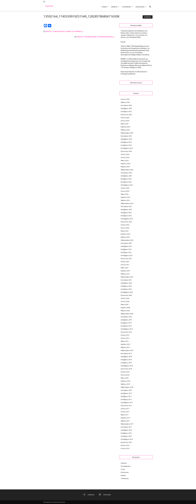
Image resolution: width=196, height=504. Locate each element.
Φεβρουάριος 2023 (127, 203)
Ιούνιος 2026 (125, 99)
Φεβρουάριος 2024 (127, 170)
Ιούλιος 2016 (125, 445)
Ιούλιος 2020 (125, 298)
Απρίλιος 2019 (125, 344)
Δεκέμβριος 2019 (126, 320)
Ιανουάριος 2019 (126, 353)
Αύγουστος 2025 (126, 114)
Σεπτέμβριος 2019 (127, 329)
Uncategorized (125, 466)
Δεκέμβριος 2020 (126, 283)
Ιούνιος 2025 (125, 121)
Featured (124, 463)
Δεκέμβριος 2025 (126, 108)
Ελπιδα (123, 42)
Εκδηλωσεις (140, 7)
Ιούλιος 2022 (125, 225)
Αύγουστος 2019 (126, 332)
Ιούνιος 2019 (125, 338)
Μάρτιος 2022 (125, 237)
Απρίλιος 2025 (125, 127)
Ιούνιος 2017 (125, 412)
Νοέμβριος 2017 (126, 396)
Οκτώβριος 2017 (126, 399)
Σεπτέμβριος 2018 (127, 366)
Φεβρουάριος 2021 (127, 277)
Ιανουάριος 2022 (126, 243)
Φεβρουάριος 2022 (127, 240)
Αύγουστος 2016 (126, 442)
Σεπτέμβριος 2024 (127, 148)
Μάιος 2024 (124, 160)
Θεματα (114, 7)
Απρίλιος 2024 (125, 163)
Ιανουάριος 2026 (126, 105)
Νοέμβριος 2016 (126, 433)
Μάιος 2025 (124, 124)
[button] (150, 7)
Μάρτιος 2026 (125, 102)
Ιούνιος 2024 (125, 157)
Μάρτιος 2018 (125, 384)
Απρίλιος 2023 (125, 197)
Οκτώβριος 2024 (126, 145)
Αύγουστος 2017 (126, 405)
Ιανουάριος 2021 (126, 280)
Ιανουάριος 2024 (126, 173)
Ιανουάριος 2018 (126, 390)
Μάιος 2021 (124, 268)
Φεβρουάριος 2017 (127, 424)
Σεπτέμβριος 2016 (127, 439)
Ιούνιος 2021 (125, 265)
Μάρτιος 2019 (125, 347)
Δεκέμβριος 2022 (126, 209)
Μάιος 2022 (124, 231)
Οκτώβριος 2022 (126, 216)
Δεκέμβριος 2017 (126, 393)
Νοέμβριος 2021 (126, 249)
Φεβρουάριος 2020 (127, 314)
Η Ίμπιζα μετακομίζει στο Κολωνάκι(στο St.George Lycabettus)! (134, 73)
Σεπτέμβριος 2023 (127, 185)
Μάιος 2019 (124, 341)
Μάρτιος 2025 (125, 130)
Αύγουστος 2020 (126, 295)
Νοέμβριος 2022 (126, 213)
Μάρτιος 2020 (125, 311)
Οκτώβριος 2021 (126, 252)
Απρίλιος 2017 (125, 418)
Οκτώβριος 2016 (126, 436)
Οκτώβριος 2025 (126, 111)
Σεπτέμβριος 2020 (127, 292)
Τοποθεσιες (126, 7)
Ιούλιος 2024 (125, 154)
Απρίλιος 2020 (125, 307)
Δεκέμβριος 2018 (126, 356)
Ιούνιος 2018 (125, 375)
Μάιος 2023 (124, 194)
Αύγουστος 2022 (126, 222)
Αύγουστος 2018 (126, 369)
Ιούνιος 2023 (125, 191)
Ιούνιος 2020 (125, 301)
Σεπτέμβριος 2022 (127, 219)
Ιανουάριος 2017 (126, 427)
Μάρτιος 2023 (125, 200)
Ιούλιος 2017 (125, 409)
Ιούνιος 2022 (125, 228)
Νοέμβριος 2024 (126, 142)
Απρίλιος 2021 (125, 271)
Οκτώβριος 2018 (126, 363)
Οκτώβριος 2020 (126, 289)
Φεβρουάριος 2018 (127, 387)
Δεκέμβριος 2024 (126, 139)
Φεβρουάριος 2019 (127, 350)
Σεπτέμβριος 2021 (127, 255)
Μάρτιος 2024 (125, 167)
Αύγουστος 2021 (126, 258)
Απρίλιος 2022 (125, 234)
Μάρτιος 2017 (125, 421)
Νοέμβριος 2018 (126, 360)
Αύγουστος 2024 (126, 151)
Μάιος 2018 (124, 378)
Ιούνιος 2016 (125, 448)
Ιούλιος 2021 (125, 262)
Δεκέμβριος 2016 (126, 430)
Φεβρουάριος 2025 (127, 133)
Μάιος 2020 (124, 304)
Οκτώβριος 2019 (126, 326)
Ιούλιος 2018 (125, 372)
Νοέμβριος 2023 (126, 179)
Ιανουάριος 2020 (126, 317)
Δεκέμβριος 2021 (126, 246)
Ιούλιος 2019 (125, 335)
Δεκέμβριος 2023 (126, 176)
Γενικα (104, 7)
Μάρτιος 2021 (125, 274)
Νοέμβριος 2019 (126, 323)
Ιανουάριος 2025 (126, 136)
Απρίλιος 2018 (125, 381)
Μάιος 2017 (124, 415)
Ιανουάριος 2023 (126, 206)
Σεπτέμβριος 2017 (127, 402)
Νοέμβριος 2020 (126, 286)
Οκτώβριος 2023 (126, 182)
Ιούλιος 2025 (125, 118)
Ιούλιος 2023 (125, 188)
